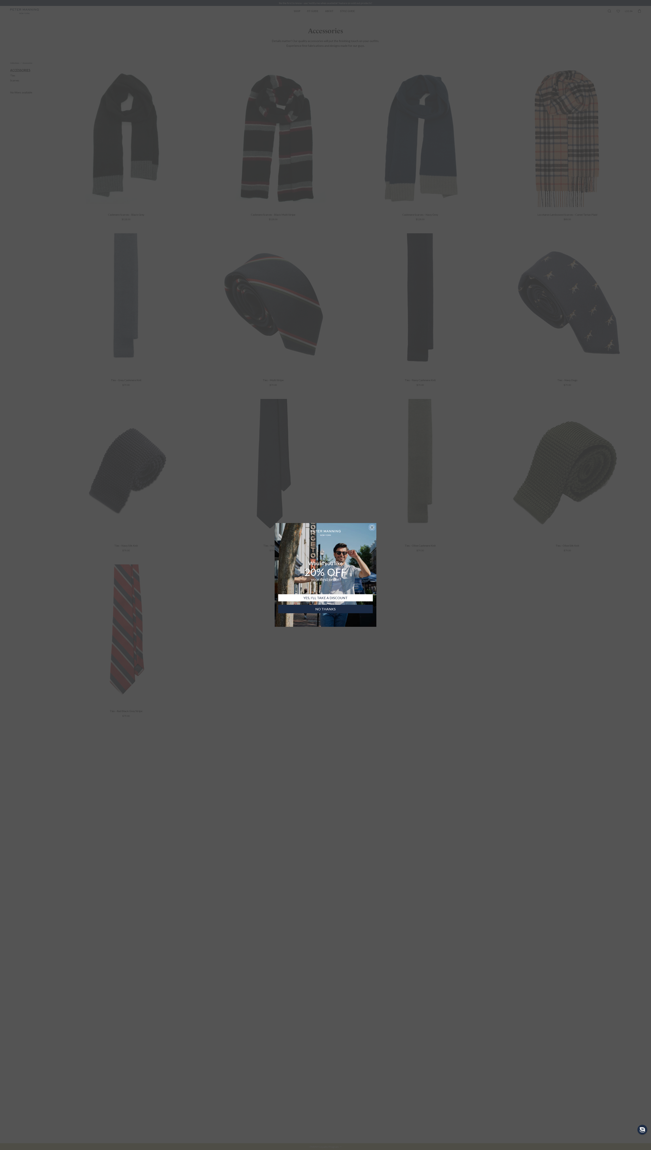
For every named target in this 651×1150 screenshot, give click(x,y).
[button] (642, 1130)
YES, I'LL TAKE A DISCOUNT (325, 598)
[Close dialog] (372, 527)
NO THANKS (325, 609)
